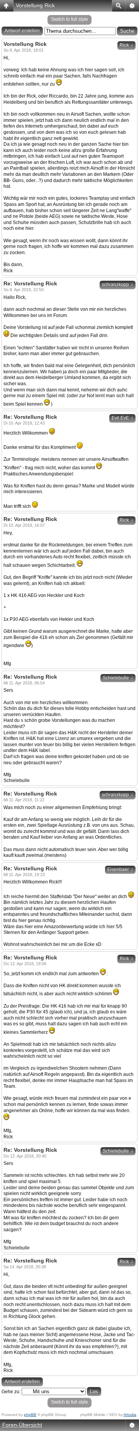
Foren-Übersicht (22, 1425)
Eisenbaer (120, 869)
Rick (126, 45)
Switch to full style (69, 19)
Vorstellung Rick (35, 5)
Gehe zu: (11, 1391)
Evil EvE (122, 418)
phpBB (30, 1414)
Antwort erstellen (22, 31)
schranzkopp (117, 284)
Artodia (130, 1414)
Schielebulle (118, 678)
